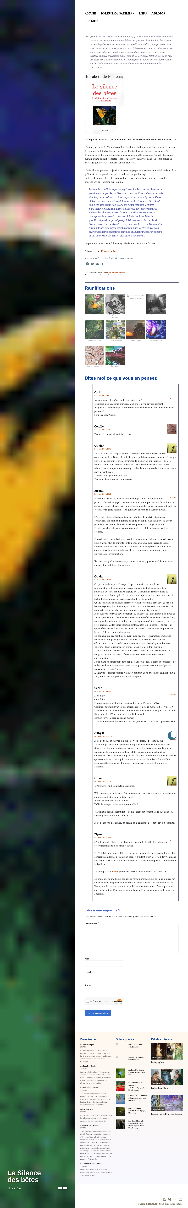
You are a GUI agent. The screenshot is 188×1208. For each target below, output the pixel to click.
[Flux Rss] (164, 1199)
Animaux (135, 1123)
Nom (88, 958)
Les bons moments (136, 1120)
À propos (158, 13)
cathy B (99, 733)
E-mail (88, 972)
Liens (143, 13)
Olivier (99, 445)
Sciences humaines (118, 272)
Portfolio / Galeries (116, 13)
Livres (108, 272)
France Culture (109, 251)
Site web (88, 985)
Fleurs (134, 1088)
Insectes (137, 1072)
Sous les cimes (134, 1108)
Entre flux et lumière (89, 1087)
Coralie (99, 426)
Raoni (115, 871)
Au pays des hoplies (88, 1066)
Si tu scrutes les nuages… (135, 1084)
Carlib (98, 392)
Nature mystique (87, 1044)
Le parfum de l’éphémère (90, 1163)
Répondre (173, 399)
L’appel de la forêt (136, 1057)
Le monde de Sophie (136, 297)
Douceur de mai (86, 1109)
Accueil (90, 13)
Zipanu (99, 490)
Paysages (139, 1088)
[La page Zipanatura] (175, 1199)
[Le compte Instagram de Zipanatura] (180, 1199)
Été (133, 1072)
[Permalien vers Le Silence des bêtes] (119, 274)
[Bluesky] (170, 1199)
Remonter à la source (89, 1125)
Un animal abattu (135, 1044)
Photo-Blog (135, 1047)
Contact (91, 21)
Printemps (135, 1090)
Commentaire (92, 923)
